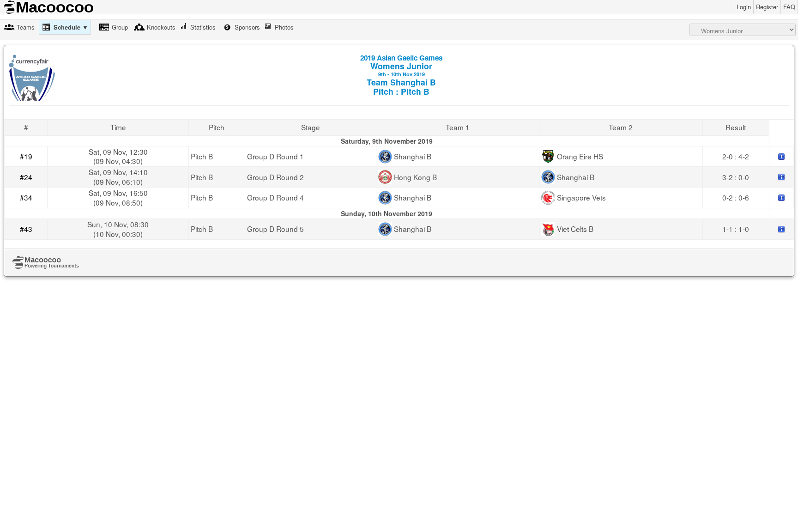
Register (767, 6)
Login (744, 6)
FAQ (789, 6)
